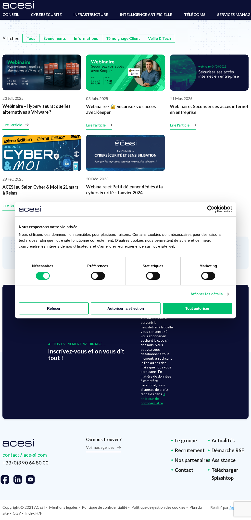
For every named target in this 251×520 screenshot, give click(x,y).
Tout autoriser (197, 308)
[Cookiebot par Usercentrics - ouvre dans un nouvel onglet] (210, 209)
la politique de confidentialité (153, 398)
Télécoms (194, 14)
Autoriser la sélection (125, 308)
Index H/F (33, 513)
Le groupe (186, 440)
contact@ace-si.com (24, 455)
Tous (30, 38)
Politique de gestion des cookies (158, 507)
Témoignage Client (123, 38)
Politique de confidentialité (104, 507)
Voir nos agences (100, 447)
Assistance (224, 460)
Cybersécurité (46, 14)
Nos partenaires (192, 460)
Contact (184, 470)
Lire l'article (12, 124)
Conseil (10, 14)
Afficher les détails (206, 294)
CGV (17, 513)
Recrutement (190, 450)
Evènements (54, 38)
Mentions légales (63, 507)
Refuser (54, 308)
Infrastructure (91, 14)
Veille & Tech (159, 38)
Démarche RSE (228, 450)
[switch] (98, 276)
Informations (86, 38)
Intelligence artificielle (146, 14)
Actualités (223, 440)
